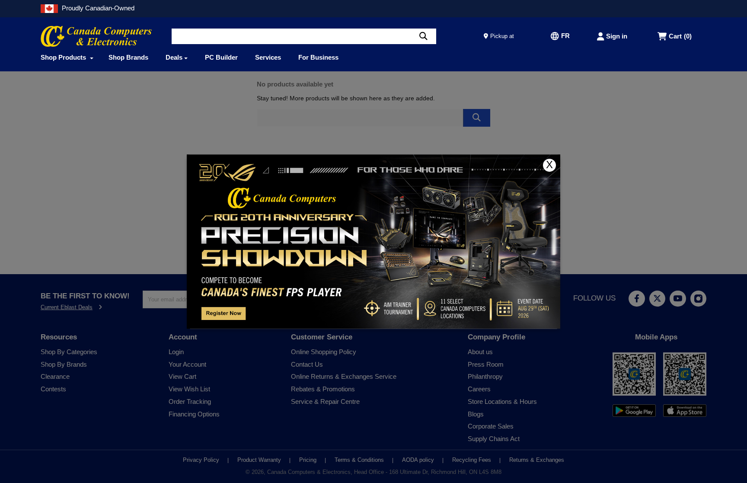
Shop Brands (128, 57)
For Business (318, 57)
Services (268, 57)
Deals (174, 57)
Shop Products (64, 57)
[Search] (423, 36)
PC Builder (221, 57)
